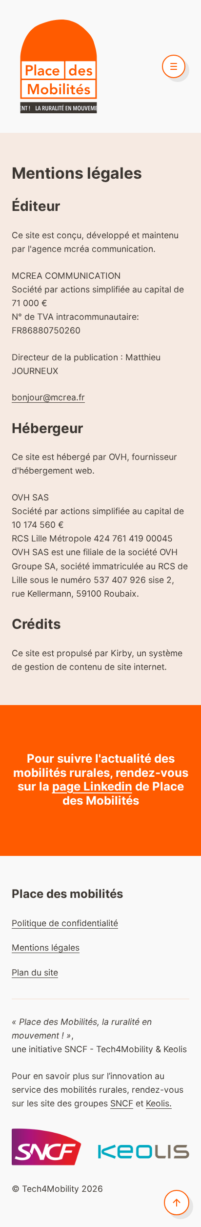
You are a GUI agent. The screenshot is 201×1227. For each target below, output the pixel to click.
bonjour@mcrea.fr (48, 397)
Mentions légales (46, 947)
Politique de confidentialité (65, 923)
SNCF (121, 1103)
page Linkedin (92, 786)
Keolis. (159, 1103)
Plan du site (35, 972)
